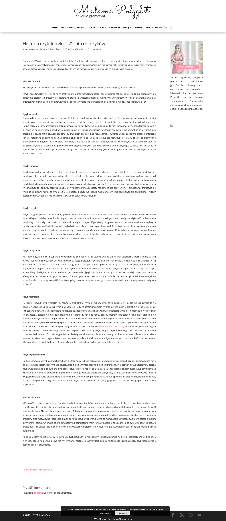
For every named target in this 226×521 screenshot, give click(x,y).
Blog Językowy (154, 27)
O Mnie (138, 27)
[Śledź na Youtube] (199, 515)
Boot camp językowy (73, 27)
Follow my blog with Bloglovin (37, 469)
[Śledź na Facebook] (173, 515)
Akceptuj (123, 513)
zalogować (39, 492)
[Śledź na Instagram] (190, 515)
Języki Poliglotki (78, 49)
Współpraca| (101, 519)
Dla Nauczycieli (97, 27)
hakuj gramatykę (119, 27)
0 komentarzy (94, 49)
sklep (54, 27)
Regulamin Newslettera (120, 519)
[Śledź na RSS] (182, 515)
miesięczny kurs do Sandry (110, 326)
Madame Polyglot (47, 49)
